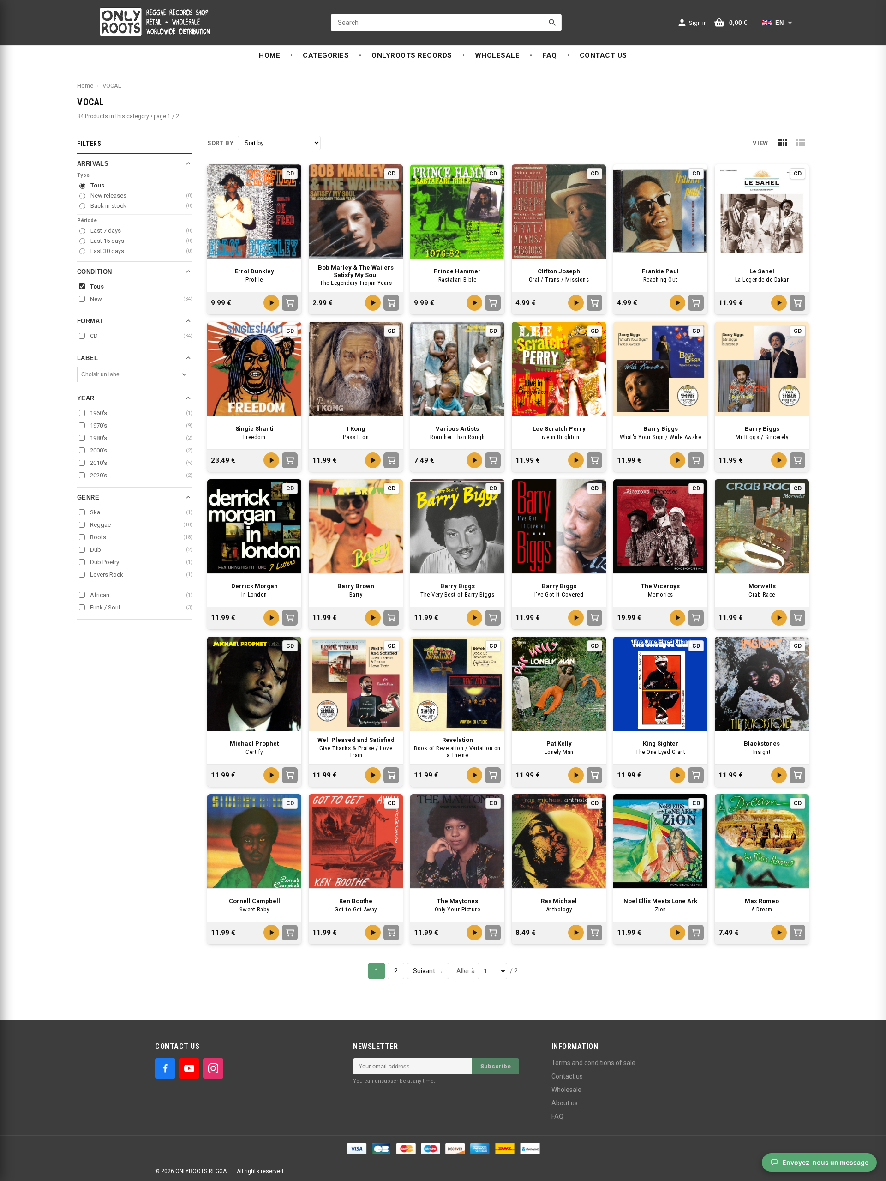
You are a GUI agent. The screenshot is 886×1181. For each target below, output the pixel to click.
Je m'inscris (499, 609)
